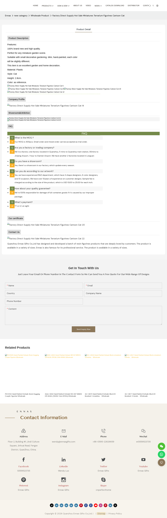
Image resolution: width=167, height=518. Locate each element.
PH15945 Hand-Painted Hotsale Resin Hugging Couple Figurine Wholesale (22, 395)
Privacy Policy (115, 513)
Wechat (143, 436)
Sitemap (101, 513)
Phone (103, 436)
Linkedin (63, 466)
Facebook (23, 466)
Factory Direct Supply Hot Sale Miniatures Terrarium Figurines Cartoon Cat (88, 15)
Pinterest (23, 485)
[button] (150, 6)
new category (20, 15)
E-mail (63, 436)
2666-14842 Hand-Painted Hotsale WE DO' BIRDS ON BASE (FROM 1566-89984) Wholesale (63, 395)
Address (24, 436)
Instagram (63, 485)
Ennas (8, 15)
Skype (103, 485)
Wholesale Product (40, 15)
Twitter (103, 466)
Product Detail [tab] (84, 29)
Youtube (143, 466)
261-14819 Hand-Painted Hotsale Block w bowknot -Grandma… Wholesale (100, 395)
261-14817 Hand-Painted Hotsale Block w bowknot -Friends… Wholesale (140, 395)
